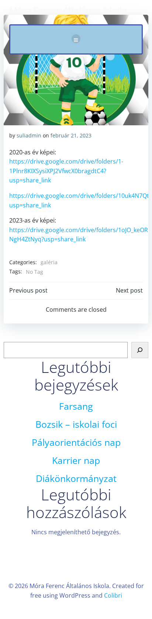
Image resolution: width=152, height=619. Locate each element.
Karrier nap (76, 460)
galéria (49, 262)
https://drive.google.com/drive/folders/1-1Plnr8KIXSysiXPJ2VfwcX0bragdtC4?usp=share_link (66, 170)
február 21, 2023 (71, 135)
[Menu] (76, 38)
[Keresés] (139, 350)
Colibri (113, 595)
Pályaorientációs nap (76, 442)
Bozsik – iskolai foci (76, 424)
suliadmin (29, 135)
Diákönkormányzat (76, 478)
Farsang (76, 406)
